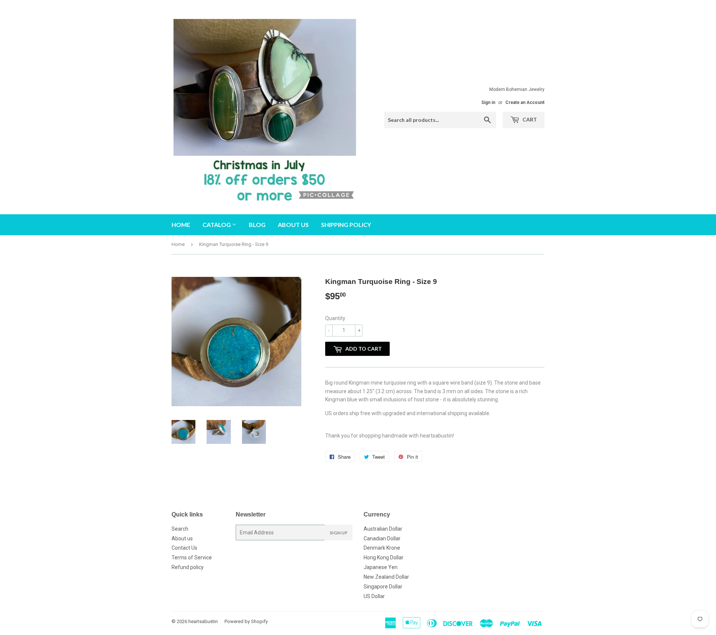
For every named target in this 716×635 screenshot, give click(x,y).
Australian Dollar (383, 529)
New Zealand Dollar (386, 577)
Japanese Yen (381, 567)
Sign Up (339, 533)
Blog (257, 224)
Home (181, 224)
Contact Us (184, 548)
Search (180, 529)
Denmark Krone (382, 548)
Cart (529, 119)
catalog (217, 224)
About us (293, 224)
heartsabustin (203, 621)
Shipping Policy (346, 224)
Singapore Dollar (383, 587)
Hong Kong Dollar (383, 557)
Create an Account (524, 102)
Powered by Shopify (246, 621)
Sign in (488, 102)
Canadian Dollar (382, 538)
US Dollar (374, 596)
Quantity (335, 318)
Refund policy (188, 567)
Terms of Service (192, 557)
